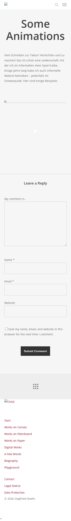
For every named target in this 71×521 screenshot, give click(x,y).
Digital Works (13, 447)
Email (9, 281)
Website (9, 303)
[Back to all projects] (35, 385)
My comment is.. (15, 199)
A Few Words (12, 454)
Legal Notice (12, 486)
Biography (11, 461)
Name (9, 260)
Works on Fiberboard (18, 434)
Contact (9, 479)
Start (7, 420)
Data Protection (14, 492)
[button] (64, 5)
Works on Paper (14, 440)
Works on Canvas (15, 427)
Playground (11, 467)
